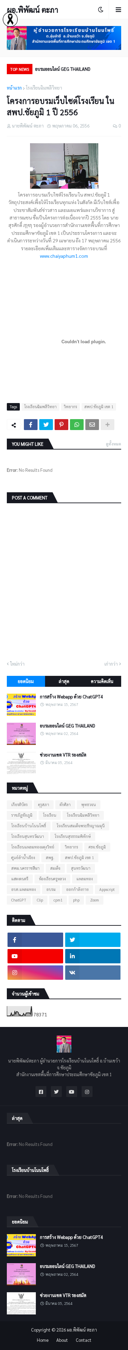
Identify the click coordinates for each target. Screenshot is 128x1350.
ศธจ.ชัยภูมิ (97, 847)
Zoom (94, 900)
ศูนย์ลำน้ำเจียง (23, 857)
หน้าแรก (14, 88)
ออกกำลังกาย (77, 889)
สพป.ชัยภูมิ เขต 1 (98, 406)
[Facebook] (31, 424)
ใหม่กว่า (17, 664)
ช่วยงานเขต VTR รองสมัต (63, 755)
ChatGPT (18, 900)
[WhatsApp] (77, 424)
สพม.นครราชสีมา (25, 868)
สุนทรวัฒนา (80, 868)
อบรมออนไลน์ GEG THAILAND (62, 69)
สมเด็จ (55, 868)
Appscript (107, 889)
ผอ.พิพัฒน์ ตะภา (32, 9)
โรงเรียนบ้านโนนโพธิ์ (28, 825)
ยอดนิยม (26, 681)
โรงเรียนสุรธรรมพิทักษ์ (73, 836)
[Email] (92, 424)
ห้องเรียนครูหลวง (52, 878)
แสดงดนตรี (19, 878)
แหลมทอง (84, 878)
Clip (40, 900)
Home (42, 1340)
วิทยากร (70, 406)
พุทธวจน (88, 804)
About (62, 1340)
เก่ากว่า (111, 664)
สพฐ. (50, 857)
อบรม (51, 889)
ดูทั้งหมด (113, 443)
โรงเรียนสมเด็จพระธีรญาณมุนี (81, 825)
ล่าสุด (64, 681)
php (76, 900)
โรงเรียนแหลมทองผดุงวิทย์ (32, 847)
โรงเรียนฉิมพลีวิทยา (44, 88)
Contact (83, 1340)
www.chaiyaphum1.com (64, 256)
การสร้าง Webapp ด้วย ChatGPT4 (71, 696)
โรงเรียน (49, 815)
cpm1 (58, 900)
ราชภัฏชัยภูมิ (21, 815)
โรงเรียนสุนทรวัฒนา (27, 836)
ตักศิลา (65, 804)
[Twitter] (46, 424)
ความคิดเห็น (102, 681)
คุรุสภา (43, 804)
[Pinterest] (61, 424)
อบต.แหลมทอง (23, 889)
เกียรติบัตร (19, 804)
